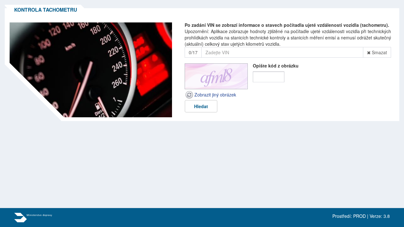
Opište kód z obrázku (276, 65)
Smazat (379, 52)
